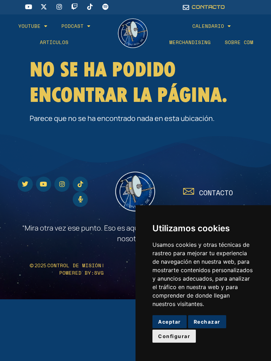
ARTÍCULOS (54, 42)
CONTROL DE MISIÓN (74, 265)
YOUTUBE (29, 26)
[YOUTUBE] (43, 184)
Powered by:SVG (81, 272)
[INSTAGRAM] (62, 184)
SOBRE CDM (239, 42)
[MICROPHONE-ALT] (80, 199)
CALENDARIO (208, 26)
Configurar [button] (174, 336)
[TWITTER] (25, 184)
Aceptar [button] (169, 322)
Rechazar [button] (207, 322)
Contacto (216, 193)
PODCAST (72, 26)
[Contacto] (188, 191)
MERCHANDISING (190, 42)
